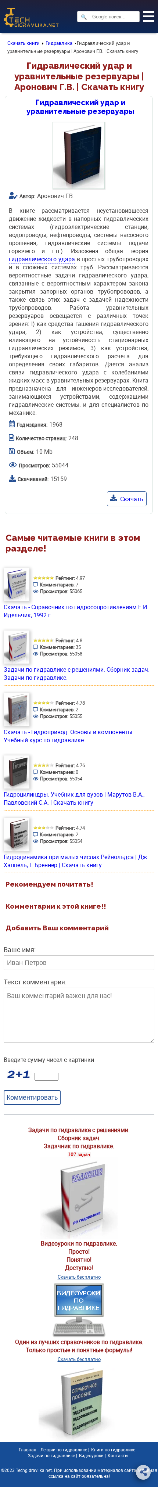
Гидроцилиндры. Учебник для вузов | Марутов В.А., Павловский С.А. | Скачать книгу (74, 798)
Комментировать (32, 1097)
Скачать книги (23, 43)
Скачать (131, 499)
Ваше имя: (20, 949)
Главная (27, 1449)
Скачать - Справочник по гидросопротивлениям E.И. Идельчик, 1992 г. (76, 611)
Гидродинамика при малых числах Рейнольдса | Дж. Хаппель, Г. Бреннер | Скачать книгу (76, 861)
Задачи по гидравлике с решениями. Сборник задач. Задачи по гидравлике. (77, 673)
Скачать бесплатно (79, 1277)
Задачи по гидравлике (59, 1130)
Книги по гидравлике (113, 1449)
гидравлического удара (42, 259)
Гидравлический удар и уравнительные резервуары (80, 107)
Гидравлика (59, 43)
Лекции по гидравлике (63, 1449)
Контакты (118, 1455)
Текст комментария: (35, 981)
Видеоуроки (91, 1455)
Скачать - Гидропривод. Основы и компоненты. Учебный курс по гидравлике (69, 736)
